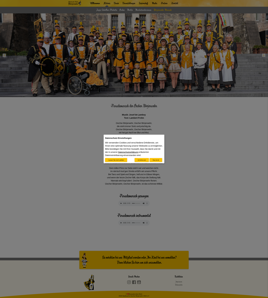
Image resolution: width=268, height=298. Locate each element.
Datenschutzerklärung (128, 152)
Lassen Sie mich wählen (116, 160)
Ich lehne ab (142, 160)
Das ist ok (156, 160)
